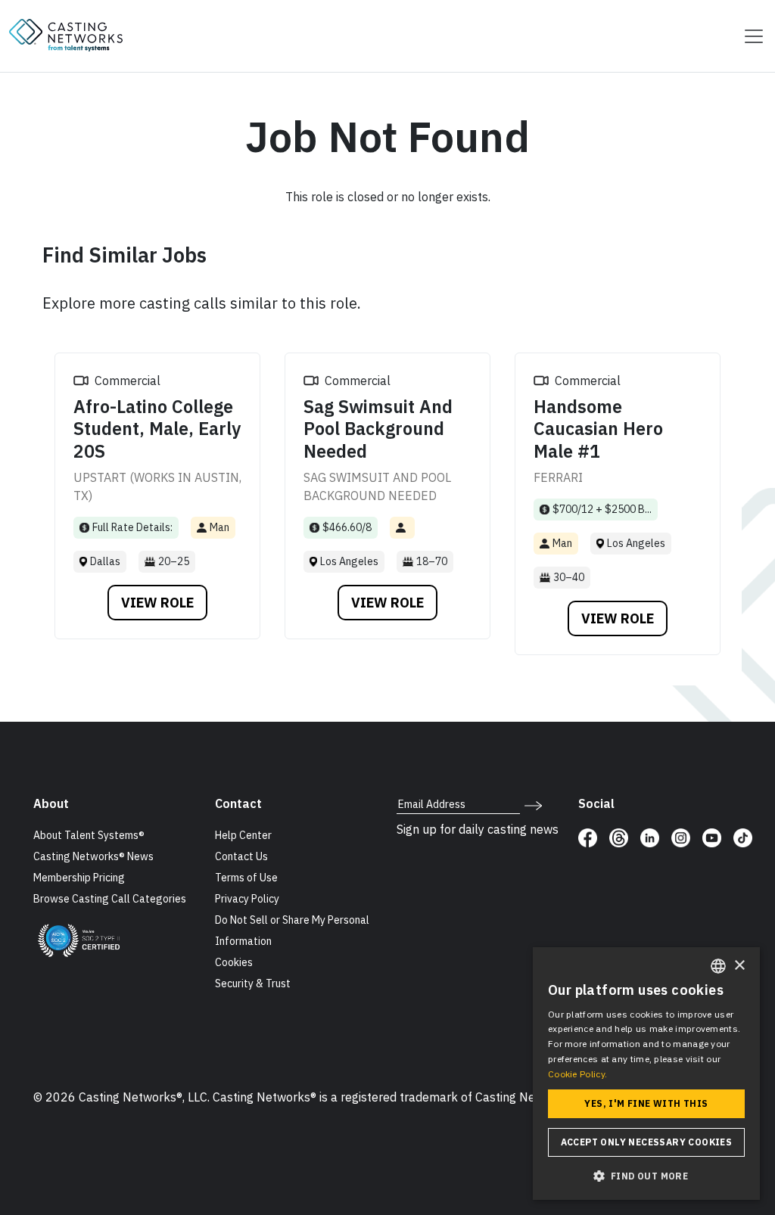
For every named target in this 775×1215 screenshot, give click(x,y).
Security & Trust (253, 983)
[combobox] (718, 966)
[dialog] (646, 1073)
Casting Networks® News (93, 856)
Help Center (243, 835)
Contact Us (241, 856)
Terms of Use (246, 877)
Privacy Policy (247, 899)
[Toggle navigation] (749, 36)
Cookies (234, 962)
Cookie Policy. (577, 1074)
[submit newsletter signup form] (533, 804)
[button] (646, 1176)
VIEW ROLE (157, 602)
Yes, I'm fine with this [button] (646, 1103)
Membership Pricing (79, 877)
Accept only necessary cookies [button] (647, 1142)
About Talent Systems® (89, 835)
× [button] (739, 965)
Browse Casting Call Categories (109, 899)
